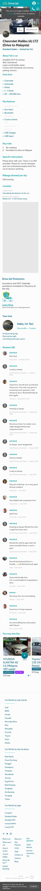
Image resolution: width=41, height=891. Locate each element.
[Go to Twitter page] (7, 833)
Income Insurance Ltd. (30, 853)
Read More (7, 74)
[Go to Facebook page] (4, 833)
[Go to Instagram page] (11, 833)
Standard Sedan (18, 49)
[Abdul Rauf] (5, 353)
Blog (16, 861)
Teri (31, 49)
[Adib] (5, 558)
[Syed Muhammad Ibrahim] (5, 366)
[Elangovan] (5, 481)
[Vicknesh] (5, 382)
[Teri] (8, 325)
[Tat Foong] (5, 510)
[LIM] (5, 619)
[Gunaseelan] (5, 497)
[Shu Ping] (5, 574)
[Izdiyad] (5, 593)
